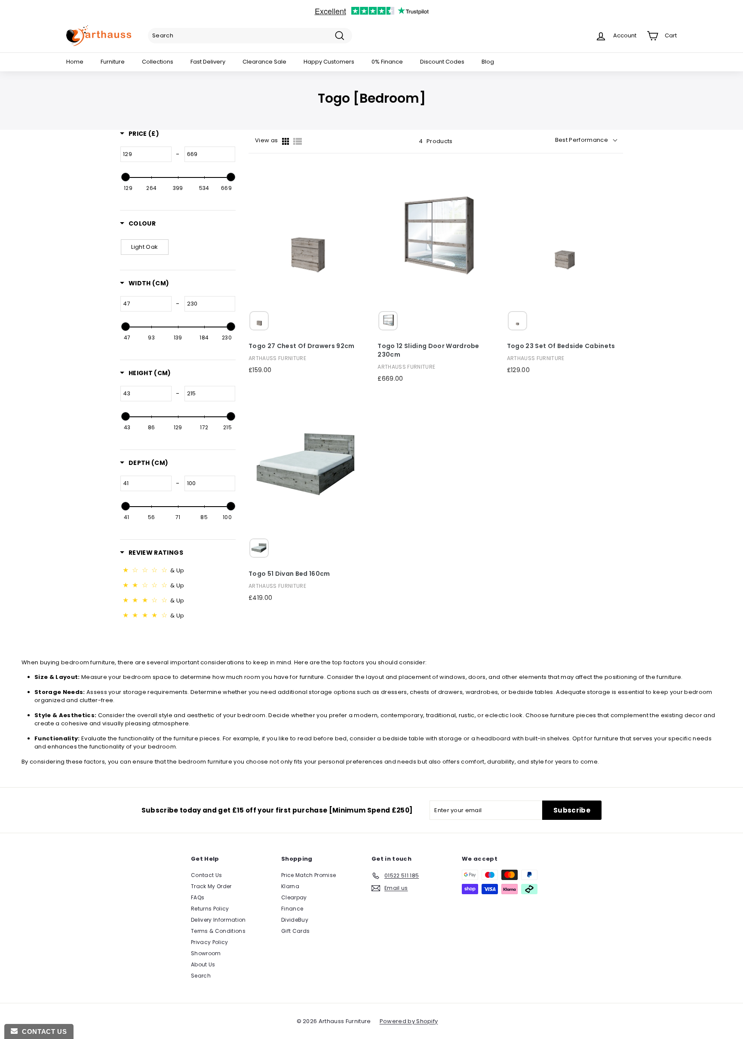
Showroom (206, 953)
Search (201, 975)
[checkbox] (145, 247)
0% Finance (387, 62)
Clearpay (294, 897)
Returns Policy (210, 908)
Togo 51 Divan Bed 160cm (289, 574)
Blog (488, 62)
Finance (292, 908)
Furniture (113, 62)
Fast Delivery (207, 62)
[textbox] (146, 154)
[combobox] (250, 35)
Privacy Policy (209, 942)
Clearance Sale (264, 62)
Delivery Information (218, 919)
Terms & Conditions (218, 931)
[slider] (125, 177)
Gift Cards (295, 931)
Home (74, 62)
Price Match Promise (308, 875)
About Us (203, 964)
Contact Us (206, 875)
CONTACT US (42, 1031)
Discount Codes (442, 62)
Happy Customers (329, 62)
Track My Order (211, 886)
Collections (157, 62)
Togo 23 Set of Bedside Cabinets (561, 346)
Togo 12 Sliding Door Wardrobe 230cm (428, 350)
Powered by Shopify (409, 1021)
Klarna (290, 886)
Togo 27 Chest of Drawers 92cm (301, 346)
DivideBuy (294, 919)
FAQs (197, 897)
